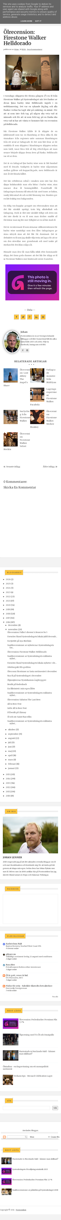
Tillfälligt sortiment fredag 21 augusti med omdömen (29, 956)
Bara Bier (10, 965)
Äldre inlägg (49, 466)
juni (10, 747)
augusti (11, 738)
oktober (11, 729)
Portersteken (21, 1210)
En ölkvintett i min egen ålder (21, 688)
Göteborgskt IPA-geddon (19, 667)
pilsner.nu (11, 954)
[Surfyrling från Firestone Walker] (11, 417)
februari (12, 764)
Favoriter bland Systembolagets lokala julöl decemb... (32, 636)
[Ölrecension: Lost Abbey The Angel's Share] (11, 375)
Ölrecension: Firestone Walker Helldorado (27, 652)
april (10, 755)
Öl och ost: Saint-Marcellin (19, 717)
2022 (8, 596)
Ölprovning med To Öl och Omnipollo (36, 1035)
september (13, 734)
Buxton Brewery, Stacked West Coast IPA (23, 946)
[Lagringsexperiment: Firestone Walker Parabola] (37, 395)
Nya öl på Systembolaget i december (24, 676)
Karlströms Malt (14, 944)
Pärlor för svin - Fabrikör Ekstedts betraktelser (29, 986)
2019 (8, 609)
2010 (8, 796)
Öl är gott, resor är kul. (17, 975)
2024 (8, 588)
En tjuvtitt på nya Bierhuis (19, 641)
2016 (8, 622)
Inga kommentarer (34, 49)
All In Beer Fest (14, 704)
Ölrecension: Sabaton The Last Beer (24, 700)
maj (10, 751)
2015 (8, 774)
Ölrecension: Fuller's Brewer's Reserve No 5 (27, 632)
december (13, 625)
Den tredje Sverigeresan (16, 988)
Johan (16, 49)
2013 (8, 783)
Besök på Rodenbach (17, 684)
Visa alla (55, 997)
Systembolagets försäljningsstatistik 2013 (30, 1169)
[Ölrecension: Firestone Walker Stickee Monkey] (37, 417)
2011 (8, 791)
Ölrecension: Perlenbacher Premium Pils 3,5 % (32, 1180)
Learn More (26, 21)
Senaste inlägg (13, 466)
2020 (8, 605)
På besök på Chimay (16, 712)
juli (9, 742)
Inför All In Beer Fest (17, 708)
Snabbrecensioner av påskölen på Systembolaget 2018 (35, 1190)
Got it (38, 21)
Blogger (34, 1130)
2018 (8, 614)
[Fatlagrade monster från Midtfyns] (37, 375)
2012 (8, 787)
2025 (8, 583)
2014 (8, 778)
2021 (8, 601)
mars (10, 759)
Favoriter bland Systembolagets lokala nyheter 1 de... (31, 663)
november (13, 629)
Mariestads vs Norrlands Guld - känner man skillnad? (35, 1159)
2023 (8, 592)
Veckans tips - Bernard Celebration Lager (33, 1076)
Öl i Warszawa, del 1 (14, 978)
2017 (8, 618)
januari (11, 768)
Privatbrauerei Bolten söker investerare (23, 967)
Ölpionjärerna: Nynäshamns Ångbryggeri (26, 680)
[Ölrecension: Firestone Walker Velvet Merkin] (11, 439)
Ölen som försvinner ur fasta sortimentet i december (32, 671)
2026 (8, 579)
